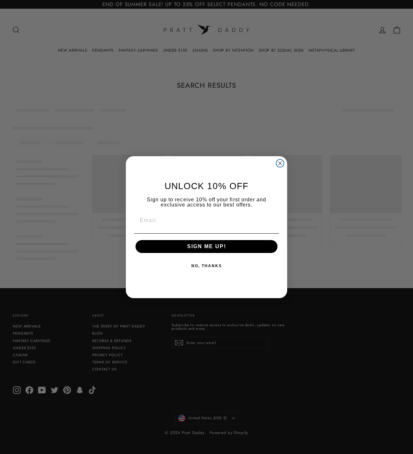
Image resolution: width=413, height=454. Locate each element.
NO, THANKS (206, 266)
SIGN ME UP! (206, 246)
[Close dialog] (280, 163)
